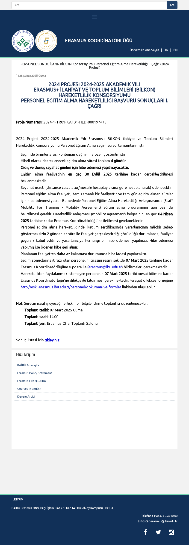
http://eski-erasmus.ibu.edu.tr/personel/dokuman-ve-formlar (71, 287)
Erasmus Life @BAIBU (31, 380)
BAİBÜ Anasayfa (28, 365)
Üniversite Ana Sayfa (144, 50)
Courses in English (29, 388)
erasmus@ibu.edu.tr (105, 267)
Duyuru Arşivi (26, 396)
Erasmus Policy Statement (34, 373)
